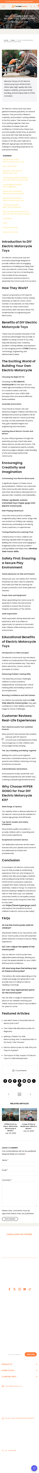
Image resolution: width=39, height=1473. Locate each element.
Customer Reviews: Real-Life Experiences (12, 206)
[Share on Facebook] (5, 1081)
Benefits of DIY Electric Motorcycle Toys (12, 172)
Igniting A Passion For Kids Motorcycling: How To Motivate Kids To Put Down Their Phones (20, 1039)
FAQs (5, 223)
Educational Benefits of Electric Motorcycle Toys (13, 199)
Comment (7, 1180)
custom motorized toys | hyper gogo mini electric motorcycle (18, 503)
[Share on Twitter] (10, 1081)
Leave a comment (10, 232)
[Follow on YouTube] (24, 1289)
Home (6, 40)
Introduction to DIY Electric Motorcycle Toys (13, 160)
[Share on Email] (29, 1081)
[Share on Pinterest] (15, 1081)
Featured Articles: (10, 227)
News (13, 40)
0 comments (21, 1070)
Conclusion (7, 218)
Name (5, 1160)
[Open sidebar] (2, 739)
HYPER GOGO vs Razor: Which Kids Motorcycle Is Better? (10, 1127)
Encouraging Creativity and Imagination (12, 185)
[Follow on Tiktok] (29, 1289)
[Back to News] (19, 1094)
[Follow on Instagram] (19, 1085)
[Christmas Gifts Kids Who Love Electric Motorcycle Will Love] (30, 1094)
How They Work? (10, 166)
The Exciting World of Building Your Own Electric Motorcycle (15, 179)
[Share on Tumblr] (19, 1081)
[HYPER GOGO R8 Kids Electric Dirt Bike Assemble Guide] (8, 1094)
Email (5, 1170)
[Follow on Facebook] (9, 1289)
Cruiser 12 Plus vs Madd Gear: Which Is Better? (28, 1126)
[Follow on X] (14, 1289)
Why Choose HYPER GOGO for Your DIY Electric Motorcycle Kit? (17, 213)
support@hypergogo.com (13, 1386)
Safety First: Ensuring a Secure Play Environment (13, 192)
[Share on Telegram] (24, 1081)
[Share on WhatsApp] (34, 1081)
